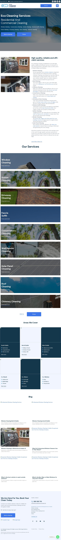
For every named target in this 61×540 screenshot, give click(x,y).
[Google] (59, 1)
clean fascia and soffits (47, 108)
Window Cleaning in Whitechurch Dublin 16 (13, 448)
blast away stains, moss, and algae (46, 102)
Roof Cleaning (6, 285)
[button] (57, 5)
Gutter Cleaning (6, 179)
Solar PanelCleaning (7, 267)
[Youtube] (57, 1)
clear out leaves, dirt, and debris (41, 114)
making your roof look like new (45, 84)
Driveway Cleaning (6, 196)
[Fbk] (32, 521)
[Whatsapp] (57, 537)
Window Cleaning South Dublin (41, 421)
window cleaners (49, 72)
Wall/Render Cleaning (7, 250)
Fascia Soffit (4, 214)
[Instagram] (55, 1)
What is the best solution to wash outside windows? (13, 477)
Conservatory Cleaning (8, 232)
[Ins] (36, 521)
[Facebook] (53, 1)
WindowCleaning (6, 161)
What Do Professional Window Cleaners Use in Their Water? (45, 449)
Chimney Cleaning (11, 301)
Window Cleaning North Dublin (10, 421)
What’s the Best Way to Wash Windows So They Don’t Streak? (44, 477)
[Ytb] (40, 521)
